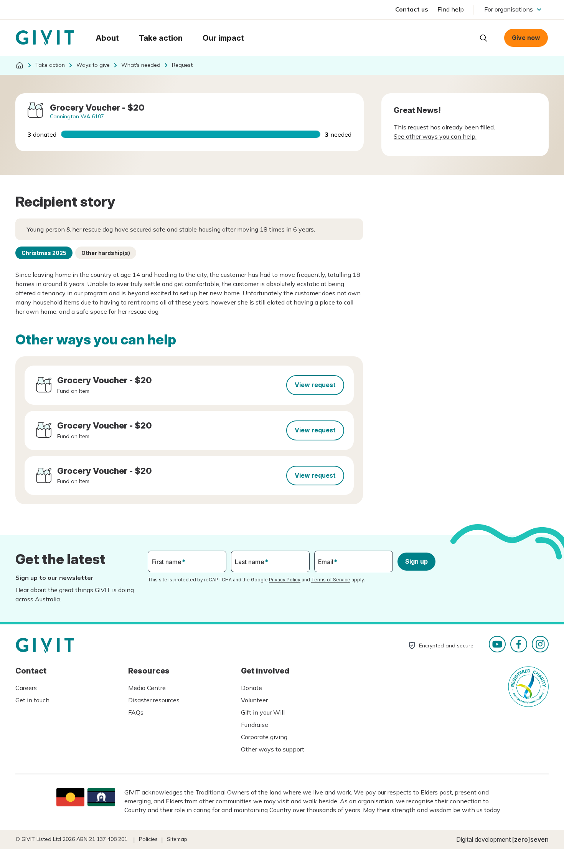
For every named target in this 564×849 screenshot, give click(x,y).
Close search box (464, 37)
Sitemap (177, 839)
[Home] (19, 65)
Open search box (483, 38)
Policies (148, 839)
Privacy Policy (284, 580)
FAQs (135, 712)
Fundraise (254, 724)
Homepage (44, 38)
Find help (450, 9)
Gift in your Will (263, 712)
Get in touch (32, 700)
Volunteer (254, 700)
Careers (26, 688)
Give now (526, 37)
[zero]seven (530, 839)
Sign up (416, 561)
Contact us (411, 9)
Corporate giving (264, 737)
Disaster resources (154, 700)
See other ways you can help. (435, 136)
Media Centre (147, 688)
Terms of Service (330, 580)
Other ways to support (272, 749)
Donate (251, 688)
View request (315, 385)
